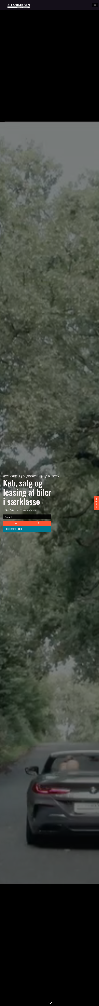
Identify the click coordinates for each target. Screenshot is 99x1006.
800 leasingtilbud (14, 529)
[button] (95, 5)
